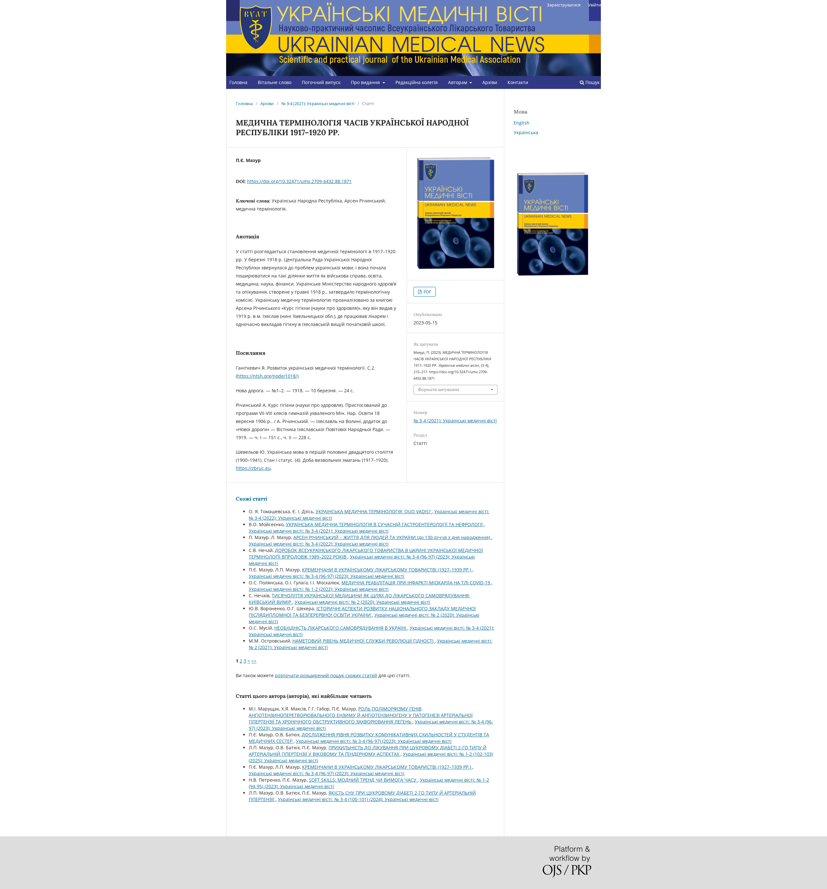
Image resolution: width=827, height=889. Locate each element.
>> (253, 661)
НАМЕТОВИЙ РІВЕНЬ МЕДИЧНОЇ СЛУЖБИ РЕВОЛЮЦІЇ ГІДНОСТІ (363, 641)
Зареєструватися (564, 5)
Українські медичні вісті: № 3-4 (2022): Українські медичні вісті (319, 544)
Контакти (518, 82)
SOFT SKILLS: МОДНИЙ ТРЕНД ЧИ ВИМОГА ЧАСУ (363, 780)
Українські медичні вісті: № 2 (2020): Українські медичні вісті (362, 602)
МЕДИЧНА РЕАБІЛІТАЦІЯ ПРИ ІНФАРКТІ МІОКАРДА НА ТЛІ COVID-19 (416, 583)
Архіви (489, 82)
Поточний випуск (321, 82)
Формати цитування (438, 389)
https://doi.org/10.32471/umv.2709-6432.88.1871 (299, 181)
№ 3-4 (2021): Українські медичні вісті (317, 103)
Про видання (366, 82)
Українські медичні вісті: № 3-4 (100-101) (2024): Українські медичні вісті (358, 799)
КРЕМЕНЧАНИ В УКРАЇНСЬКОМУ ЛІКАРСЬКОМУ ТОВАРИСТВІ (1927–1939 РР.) (387, 570)
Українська (526, 132)
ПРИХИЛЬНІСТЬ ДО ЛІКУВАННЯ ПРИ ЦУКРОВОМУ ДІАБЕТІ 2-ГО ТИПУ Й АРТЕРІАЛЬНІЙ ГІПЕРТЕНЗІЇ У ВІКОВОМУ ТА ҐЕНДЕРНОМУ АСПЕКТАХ (368, 750)
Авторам (458, 82)
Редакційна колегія (416, 82)
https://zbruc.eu (253, 468)
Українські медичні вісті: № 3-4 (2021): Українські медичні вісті (319, 531)
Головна (238, 82)
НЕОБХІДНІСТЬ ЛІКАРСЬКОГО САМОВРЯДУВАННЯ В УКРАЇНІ (340, 628)
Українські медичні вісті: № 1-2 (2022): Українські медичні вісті (319, 589)
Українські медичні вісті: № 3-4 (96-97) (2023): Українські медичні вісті (326, 576)
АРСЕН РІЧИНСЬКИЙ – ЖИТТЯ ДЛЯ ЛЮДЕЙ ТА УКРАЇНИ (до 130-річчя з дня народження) (392, 537)
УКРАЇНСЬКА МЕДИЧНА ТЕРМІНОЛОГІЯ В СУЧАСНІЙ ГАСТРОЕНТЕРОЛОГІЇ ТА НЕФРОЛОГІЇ (385, 524)
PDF (427, 292)
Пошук (592, 82)
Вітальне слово (274, 82)
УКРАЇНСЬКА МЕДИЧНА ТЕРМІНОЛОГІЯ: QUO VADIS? (374, 511)
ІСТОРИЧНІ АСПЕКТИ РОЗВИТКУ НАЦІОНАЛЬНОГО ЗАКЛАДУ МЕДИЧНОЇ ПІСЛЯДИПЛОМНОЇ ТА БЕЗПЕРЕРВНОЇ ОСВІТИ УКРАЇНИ (362, 611)
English (521, 123)
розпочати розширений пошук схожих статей (326, 675)
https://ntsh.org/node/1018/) (267, 376)
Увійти (594, 5)
